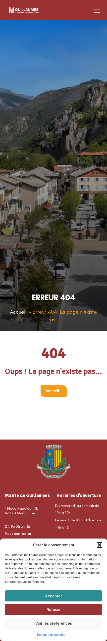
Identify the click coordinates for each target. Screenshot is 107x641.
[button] (99, 544)
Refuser (54, 609)
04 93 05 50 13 (17, 526)
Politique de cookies (51, 635)
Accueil (18, 312)
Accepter (53, 595)
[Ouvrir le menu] (97, 11)
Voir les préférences (53, 623)
